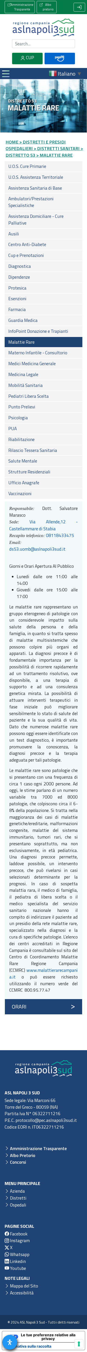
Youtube (17, 1268)
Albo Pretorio (22, 1155)
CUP (29, 57)
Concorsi (17, 1162)
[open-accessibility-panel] (9, 1342)
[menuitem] (43, 166)
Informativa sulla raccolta (28, 1346)
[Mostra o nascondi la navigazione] (5, 73)
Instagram (19, 1240)
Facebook (18, 1233)
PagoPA (59, 63)
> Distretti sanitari (57, 148)
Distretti (17, 1198)
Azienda (17, 1191)
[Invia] (68, 43)
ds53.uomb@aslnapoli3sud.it (37, 549)
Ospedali (17, 1204)
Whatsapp (19, 1254)
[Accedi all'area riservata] (79, 7)
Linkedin (17, 1261)
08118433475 (60, 535)
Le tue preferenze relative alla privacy (48, 1337)
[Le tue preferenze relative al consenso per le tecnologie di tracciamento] (78, 1344)
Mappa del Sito (23, 1285)
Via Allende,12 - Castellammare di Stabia (43, 525)
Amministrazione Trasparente (22, 7)
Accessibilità (21, 1292)
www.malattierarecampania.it (43, 973)
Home (12, 142)
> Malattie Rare (54, 155)
